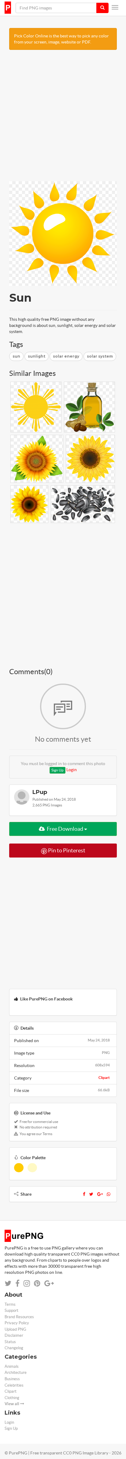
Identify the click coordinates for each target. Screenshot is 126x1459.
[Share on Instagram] (27, 1283)
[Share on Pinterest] (37, 1283)
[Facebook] (84, 1194)
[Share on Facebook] (17, 1283)
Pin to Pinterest (66, 850)
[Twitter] (91, 1194)
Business (12, 1379)
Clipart (104, 1078)
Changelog (14, 1348)
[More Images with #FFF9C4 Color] (32, 1167)
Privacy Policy (17, 1323)
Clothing (12, 1397)
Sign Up (57, 770)
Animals (12, 1366)
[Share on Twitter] (8, 1283)
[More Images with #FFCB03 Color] (19, 1167)
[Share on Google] (49, 1283)
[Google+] (100, 1194)
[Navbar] (115, 7)
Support (11, 1310)
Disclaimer (14, 1335)
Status (10, 1341)
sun (16, 356)
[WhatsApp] (108, 1194)
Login (71, 769)
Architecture (16, 1372)
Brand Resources (19, 1317)
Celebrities (14, 1385)
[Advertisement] (63, 118)
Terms (10, 1304)
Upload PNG (15, 1329)
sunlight (36, 356)
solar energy (66, 356)
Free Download (65, 829)
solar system (100, 356)
